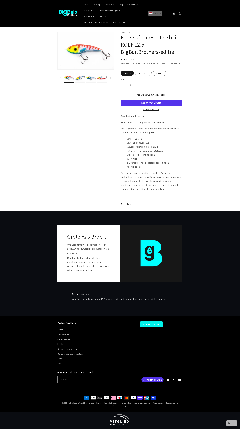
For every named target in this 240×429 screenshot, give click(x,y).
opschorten (143, 73)
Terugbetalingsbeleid (111, 403)
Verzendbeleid (158, 403)
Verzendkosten (147, 63)
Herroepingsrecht (65, 339)
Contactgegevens (172, 403)
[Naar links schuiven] (61, 78)
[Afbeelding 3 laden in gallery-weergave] (91, 78)
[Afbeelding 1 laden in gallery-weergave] (69, 78)
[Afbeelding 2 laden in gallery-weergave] (80, 78)
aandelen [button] (127, 204)
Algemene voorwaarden (142, 403)
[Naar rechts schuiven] (111, 78)
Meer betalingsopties (151, 109)
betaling (61, 344)
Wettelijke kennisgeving (121, 406)
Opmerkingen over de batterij (70, 354)
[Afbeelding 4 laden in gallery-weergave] (102, 78)
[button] (87, 5)
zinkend (127, 73)
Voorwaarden (63, 334)
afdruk (60, 363)
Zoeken (61, 329)
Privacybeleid (126, 403)
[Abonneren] (104, 379)
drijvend (159, 73)
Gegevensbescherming (67, 349)
